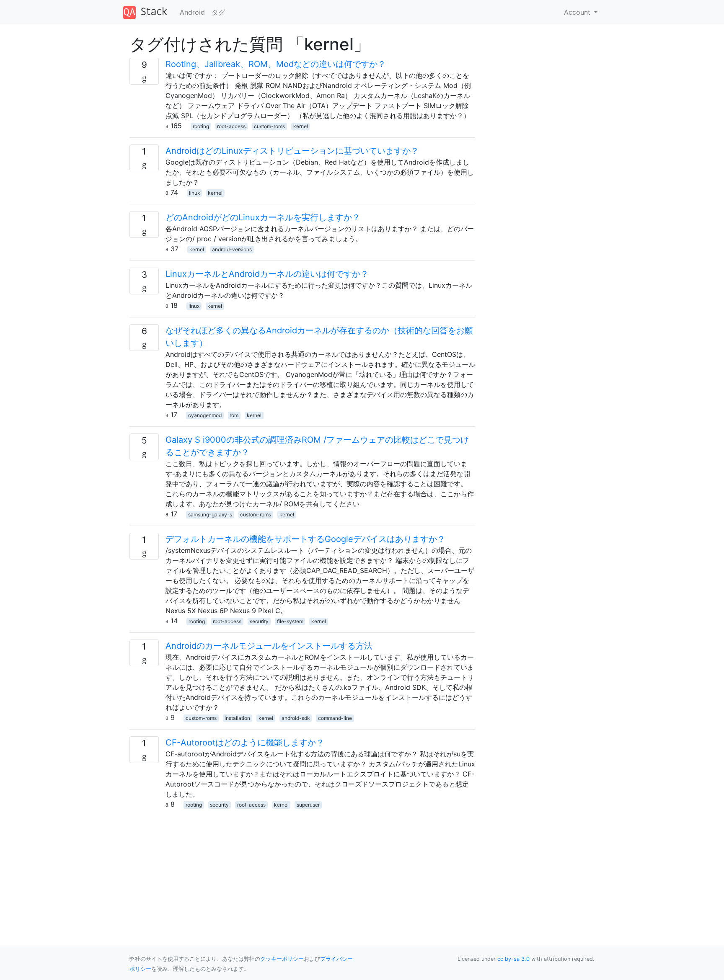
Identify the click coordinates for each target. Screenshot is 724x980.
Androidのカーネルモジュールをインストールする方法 (268, 646)
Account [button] (578, 12)
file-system (290, 621)
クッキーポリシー (282, 959)
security (259, 621)
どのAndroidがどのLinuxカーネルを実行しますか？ (262, 217)
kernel (300, 126)
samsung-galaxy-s (210, 514)
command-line (335, 718)
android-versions (232, 249)
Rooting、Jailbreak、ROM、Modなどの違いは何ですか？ (275, 64)
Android (192, 12)
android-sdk (296, 718)
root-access (231, 126)
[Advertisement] (302, 867)
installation (237, 718)
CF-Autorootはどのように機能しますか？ (244, 743)
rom (234, 415)
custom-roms (269, 126)
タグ (218, 12)
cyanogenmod (205, 415)
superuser (308, 805)
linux (194, 193)
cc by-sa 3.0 (513, 959)
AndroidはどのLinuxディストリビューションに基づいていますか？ (292, 151)
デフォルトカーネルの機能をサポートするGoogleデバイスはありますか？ (305, 539)
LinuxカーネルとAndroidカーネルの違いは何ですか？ (267, 274)
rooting (201, 126)
